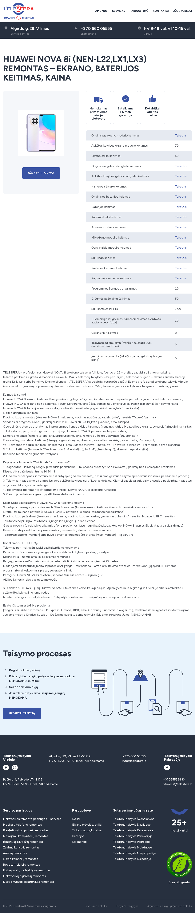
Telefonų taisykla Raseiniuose (133, 830)
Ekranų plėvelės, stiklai (87, 824)
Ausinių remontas (15, 853)
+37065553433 (174, 779)
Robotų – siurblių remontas (21, 864)
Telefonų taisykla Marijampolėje (134, 853)
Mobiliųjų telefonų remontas (22, 824)
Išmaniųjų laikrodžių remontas (23, 842)
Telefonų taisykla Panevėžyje (133, 836)
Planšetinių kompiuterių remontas (25, 830)
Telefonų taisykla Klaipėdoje (132, 859)
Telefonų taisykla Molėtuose (132, 847)
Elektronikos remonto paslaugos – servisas (32, 819)
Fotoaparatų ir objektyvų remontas (27, 870)
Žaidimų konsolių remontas (21, 847)
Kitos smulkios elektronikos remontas (28, 881)
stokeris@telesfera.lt (177, 784)
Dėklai (76, 819)
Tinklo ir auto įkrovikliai (87, 830)
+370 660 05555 (134, 756)
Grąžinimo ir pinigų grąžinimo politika (169, 906)
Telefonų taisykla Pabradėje (131, 842)
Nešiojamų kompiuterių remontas (25, 836)
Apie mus (101, 11)
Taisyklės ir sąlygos (126, 906)
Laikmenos (79, 842)
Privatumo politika (96, 906)
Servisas (118, 11)
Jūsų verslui (182, 11)
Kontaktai (161, 11)
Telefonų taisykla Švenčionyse (133, 819)
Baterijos (78, 836)
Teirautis (181, 135)
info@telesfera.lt (134, 761)
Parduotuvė (139, 11)
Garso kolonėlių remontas (20, 859)
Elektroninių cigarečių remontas (24, 876)
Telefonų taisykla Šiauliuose (132, 824)
